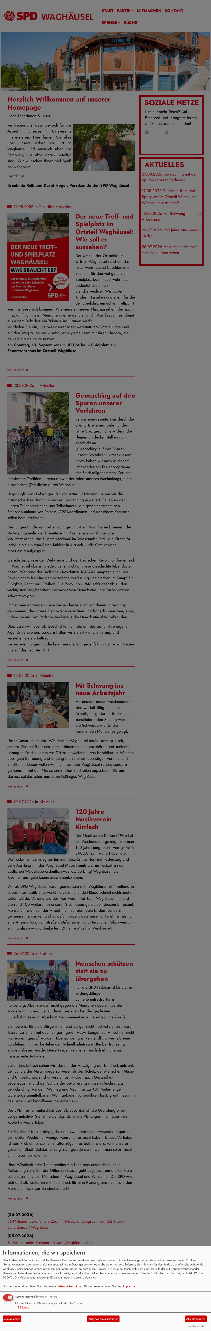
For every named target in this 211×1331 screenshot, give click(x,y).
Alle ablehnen (12, 1319)
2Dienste (22, 1307)
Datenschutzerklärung (69, 1286)
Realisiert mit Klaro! (197, 1326)
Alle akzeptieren (195, 1319)
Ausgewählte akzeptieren (103, 1319)
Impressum (129, 1286)
